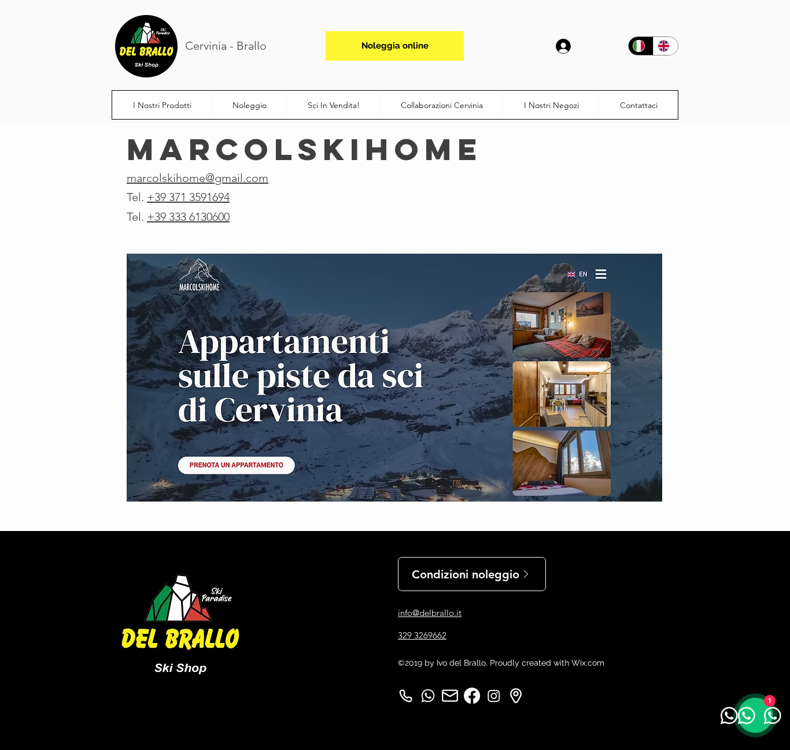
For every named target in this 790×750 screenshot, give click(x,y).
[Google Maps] (516, 696)
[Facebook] (472, 696)
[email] (450, 696)
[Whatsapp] (428, 696)
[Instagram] (494, 696)
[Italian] (641, 46)
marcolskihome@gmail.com (197, 178)
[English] (665, 46)
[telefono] (406, 696)
